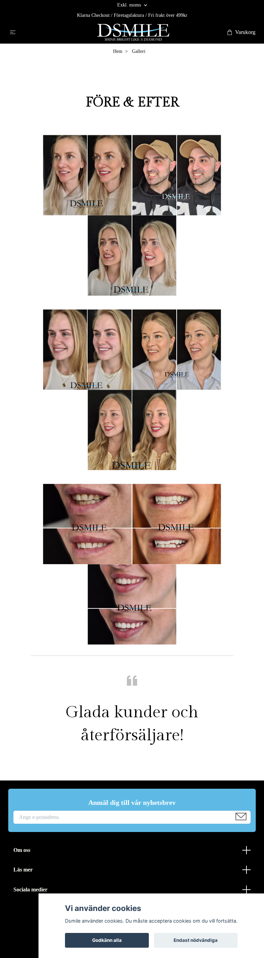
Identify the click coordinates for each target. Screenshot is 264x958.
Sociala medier (30, 889)
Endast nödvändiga (196, 940)
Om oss (21, 850)
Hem (117, 51)
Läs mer (23, 870)
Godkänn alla (107, 940)
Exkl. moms (129, 5)
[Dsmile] (133, 32)
